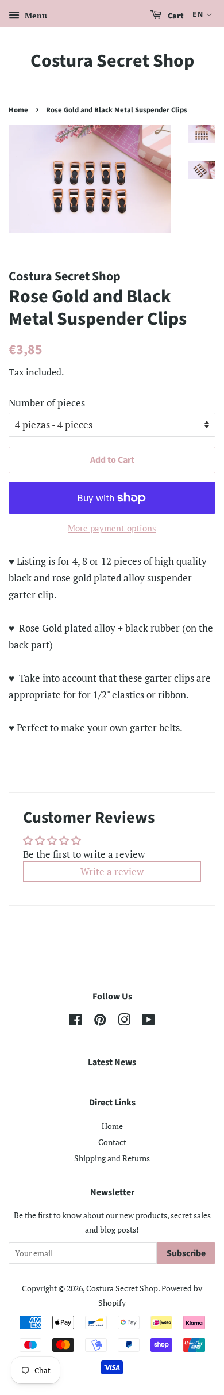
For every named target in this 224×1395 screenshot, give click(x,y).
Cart (175, 16)
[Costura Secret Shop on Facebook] (75, 1021)
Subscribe (186, 1253)
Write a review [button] (112, 871)
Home (18, 110)
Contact (112, 1141)
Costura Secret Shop (112, 61)
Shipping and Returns (112, 1158)
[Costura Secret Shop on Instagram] (124, 1021)
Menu (34, 15)
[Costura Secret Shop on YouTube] (148, 1021)
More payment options (112, 528)
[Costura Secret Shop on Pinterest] (100, 1021)
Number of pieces (47, 402)
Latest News (112, 1062)
